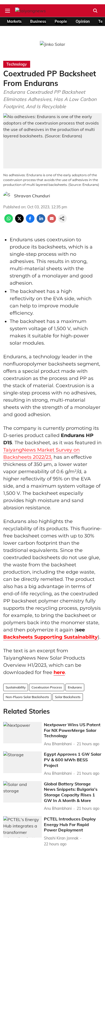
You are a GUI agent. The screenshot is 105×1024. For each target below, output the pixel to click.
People (61, 21)
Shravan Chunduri (32, 195)
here (59, 672)
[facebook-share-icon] (30, 221)
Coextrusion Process (47, 687)
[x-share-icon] (19, 221)
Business (38, 21)
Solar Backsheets (67, 697)
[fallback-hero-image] (22, 733)
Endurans (75, 687)
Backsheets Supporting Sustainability (50, 637)
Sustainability (16, 687)
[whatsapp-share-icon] (8, 221)
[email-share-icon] (51, 221)
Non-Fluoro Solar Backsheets (27, 697)
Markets (14, 21)
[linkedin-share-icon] (41, 221)
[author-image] (7, 195)
